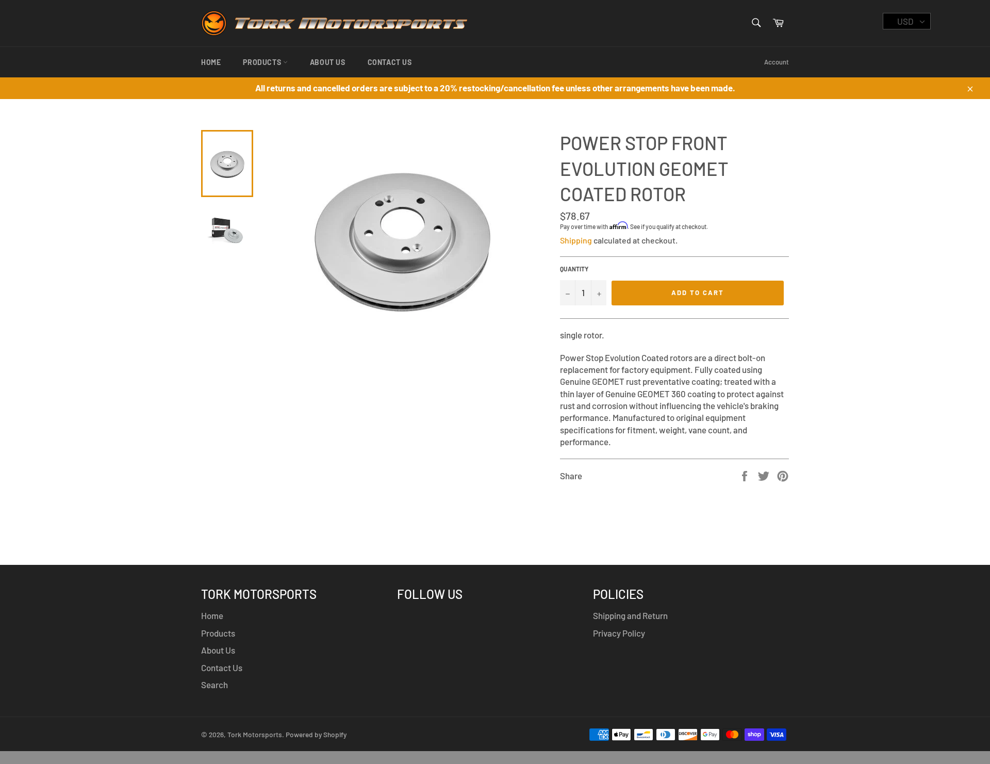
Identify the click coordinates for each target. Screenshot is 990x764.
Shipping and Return (630, 615)
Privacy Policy (619, 633)
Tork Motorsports (254, 734)
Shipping (576, 240)
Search (214, 684)
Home (211, 62)
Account (776, 62)
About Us (327, 62)
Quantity (574, 268)
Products (263, 62)
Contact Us (390, 62)
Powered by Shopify (316, 734)
